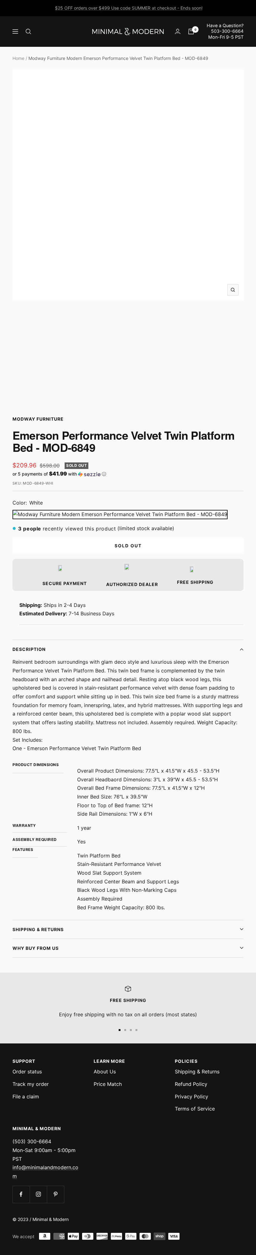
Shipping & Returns (38, 929)
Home (18, 58)
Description (29, 649)
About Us (105, 1071)
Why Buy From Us (35, 948)
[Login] (177, 31)
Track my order (30, 1084)
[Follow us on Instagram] (38, 1194)
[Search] (28, 31)
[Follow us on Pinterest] (55, 1194)
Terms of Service (195, 1109)
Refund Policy (191, 1084)
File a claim (25, 1096)
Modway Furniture (38, 419)
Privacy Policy (191, 1096)
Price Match (108, 1084)
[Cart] (191, 31)
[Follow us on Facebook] (21, 1194)
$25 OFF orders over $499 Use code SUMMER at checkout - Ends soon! (129, 8)
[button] (128, 474)
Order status (27, 1071)
